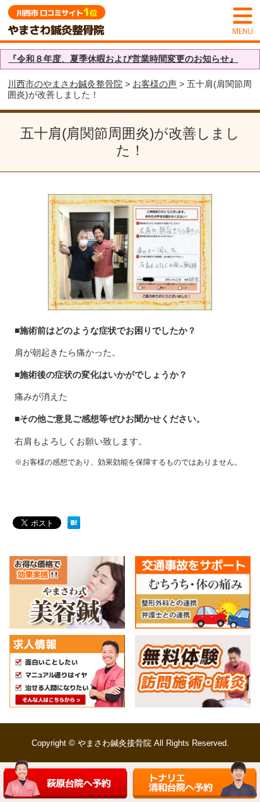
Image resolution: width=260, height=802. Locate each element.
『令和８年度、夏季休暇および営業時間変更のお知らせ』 (123, 59)
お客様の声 (155, 84)
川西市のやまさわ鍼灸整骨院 (65, 84)
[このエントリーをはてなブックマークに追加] (74, 524)
